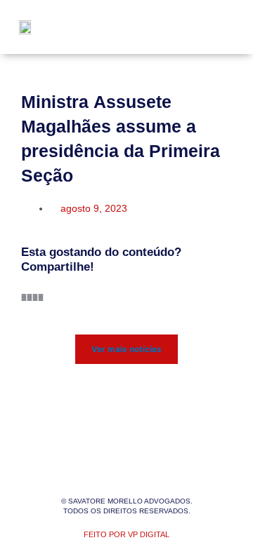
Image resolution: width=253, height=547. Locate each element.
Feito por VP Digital (126, 534)
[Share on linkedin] (35, 298)
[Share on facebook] (24, 298)
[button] (219, 27)
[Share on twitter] (29, 298)
